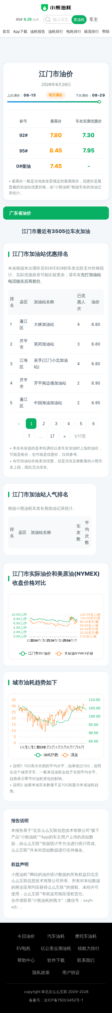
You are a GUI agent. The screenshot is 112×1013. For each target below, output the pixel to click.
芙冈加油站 (44, 343)
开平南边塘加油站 (50, 382)
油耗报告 (37, 31)
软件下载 (56, 960)
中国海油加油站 (48, 402)
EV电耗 (23, 948)
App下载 (20, 31)
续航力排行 (89, 948)
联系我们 (86, 960)
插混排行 (91, 31)
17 (52, 436)
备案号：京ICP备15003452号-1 (56, 1000)
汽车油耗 (56, 936)
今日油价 (26, 936)
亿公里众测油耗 (56, 948)
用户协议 (71, 972)
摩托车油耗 (86, 936)
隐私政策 (41, 972)
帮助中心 (26, 960)
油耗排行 (55, 31)
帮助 (106, 31)
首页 (6, 31)
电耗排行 (73, 31)
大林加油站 (44, 324)
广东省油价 (20, 213)
